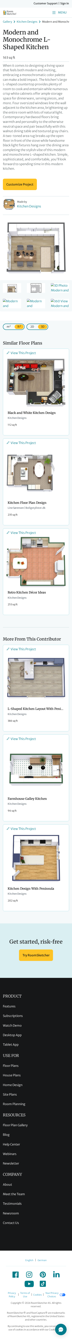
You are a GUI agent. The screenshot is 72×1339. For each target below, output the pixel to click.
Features (9, 1006)
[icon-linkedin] (56, 1274)
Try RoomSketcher (36, 955)
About (7, 1184)
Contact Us (11, 1223)
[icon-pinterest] (42, 1274)
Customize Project (19, 184)
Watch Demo (12, 1025)
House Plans (12, 1075)
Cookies (37, 1294)
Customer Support (46, 3)
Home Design (12, 1085)
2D (32, 326)
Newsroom (11, 1213)
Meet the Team (14, 1194)
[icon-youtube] (29, 1283)
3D (42, 326)
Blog (6, 1135)
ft (19, 326)
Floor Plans (11, 1066)
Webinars (10, 1154)
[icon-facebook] (15, 1274)
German (42, 1260)
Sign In (64, 3)
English (29, 1260)
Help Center (11, 1144)
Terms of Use (25, 1295)
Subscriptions (13, 1016)
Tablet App (11, 1044)
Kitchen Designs (27, 21)
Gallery (7, 21)
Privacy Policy (12, 1295)
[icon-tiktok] (42, 1283)
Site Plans (10, 1094)
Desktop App (12, 1035)
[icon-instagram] (29, 1274)
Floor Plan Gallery (15, 1125)
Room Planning (14, 1104)
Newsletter (11, 1163)
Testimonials (12, 1203)
